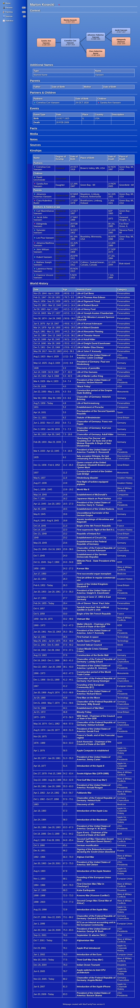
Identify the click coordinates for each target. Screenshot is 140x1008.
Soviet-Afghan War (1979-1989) (93, 773)
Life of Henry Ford (86, 309)
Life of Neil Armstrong (88, 403)
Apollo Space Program (88, 641)
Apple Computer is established (93, 750)
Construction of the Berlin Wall (92, 655)
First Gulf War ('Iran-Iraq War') (92, 780)
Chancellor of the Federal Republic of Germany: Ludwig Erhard (96, 660)
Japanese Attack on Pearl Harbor (94, 498)
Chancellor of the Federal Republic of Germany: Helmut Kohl (96, 799)
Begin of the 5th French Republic (94, 614)
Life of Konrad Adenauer (89, 323)
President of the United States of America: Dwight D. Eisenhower (93, 591)
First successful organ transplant (94, 574)
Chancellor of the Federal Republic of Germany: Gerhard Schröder (96, 917)
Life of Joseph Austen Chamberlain (95, 313)
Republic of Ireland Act (88, 534)
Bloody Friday (84, 712)
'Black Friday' (84, 386)
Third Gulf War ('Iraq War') (90, 960)
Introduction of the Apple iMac (92, 909)
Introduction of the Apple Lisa (92, 811)
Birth (36, 118)
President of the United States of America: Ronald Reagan (93, 786)
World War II (83, 489)
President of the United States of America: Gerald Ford (93, 730)
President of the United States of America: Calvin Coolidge (93, 356)
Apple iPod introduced (88, 948)
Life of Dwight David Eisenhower (93, 343)
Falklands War (84, 793)
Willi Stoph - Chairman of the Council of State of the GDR (96, 717)
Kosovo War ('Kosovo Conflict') (93, 895)
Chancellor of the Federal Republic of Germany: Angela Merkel (96, 979)
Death (37, 122)
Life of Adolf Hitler (86, 339)
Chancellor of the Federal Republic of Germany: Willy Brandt (96, 703)
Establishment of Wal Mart (90, 708)
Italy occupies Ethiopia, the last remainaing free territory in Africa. (94, 457)
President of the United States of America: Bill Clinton (93, 863)
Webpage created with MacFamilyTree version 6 (84, 1004)
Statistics (9, 21)
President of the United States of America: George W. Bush (93, 930)
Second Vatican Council (89, 645)
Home (7, 3)
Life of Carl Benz (85, 293)
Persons (8, 8)
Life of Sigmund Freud (88, 301)
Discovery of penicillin (88, 368)
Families (9, 12)
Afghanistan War (85, 940)
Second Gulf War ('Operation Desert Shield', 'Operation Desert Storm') (95, 840)
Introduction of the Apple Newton (94, 871)
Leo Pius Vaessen (45, 238)
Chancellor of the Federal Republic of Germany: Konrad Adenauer (96, 549)
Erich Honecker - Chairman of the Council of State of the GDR (94, 743)
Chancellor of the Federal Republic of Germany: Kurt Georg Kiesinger (96, 679)
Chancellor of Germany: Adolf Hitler (95, 434)
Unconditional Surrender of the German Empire (93, 514)
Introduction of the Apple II (90, 766)
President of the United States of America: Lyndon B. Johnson (93, 666)
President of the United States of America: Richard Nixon (93, 692)
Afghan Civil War (85, 857)
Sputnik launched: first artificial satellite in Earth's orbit (93, 608)
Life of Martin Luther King (90, 376)
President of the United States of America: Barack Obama (93, 994)
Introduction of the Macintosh (92, 820)
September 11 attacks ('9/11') (91, 935)
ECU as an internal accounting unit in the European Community (96, 923)
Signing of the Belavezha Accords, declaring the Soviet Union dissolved (96, 850)
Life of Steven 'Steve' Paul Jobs (93, 603)
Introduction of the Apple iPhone (93, 986)
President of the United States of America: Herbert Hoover (93, 381)
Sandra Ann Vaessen (110, 102)
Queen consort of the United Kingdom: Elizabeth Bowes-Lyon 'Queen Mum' (94, 465)
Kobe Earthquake (86, 890)
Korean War (83, 568)
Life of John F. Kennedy (89, 351)
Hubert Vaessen (44, 257)
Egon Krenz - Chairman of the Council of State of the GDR (92, 833)
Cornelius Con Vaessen (47, 102)
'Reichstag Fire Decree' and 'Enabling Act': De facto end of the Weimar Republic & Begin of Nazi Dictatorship (94, 442)
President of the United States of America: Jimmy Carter (93, 758)
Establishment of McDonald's (92, 494)
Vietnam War (83, 619)
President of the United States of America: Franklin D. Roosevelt (93, 451)
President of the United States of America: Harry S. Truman (93, 503)
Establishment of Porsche (90, 407)
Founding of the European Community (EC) (90, 686)
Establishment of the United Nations (95, 509)
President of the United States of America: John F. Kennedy (93, 631)
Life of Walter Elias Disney (90, 347)
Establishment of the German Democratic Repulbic (92, 555)
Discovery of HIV (85, 804)
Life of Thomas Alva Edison (91, 297)
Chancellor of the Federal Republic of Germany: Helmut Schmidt (96, 723)
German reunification (88, 845)
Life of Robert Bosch (87, 305)
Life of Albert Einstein (88, 327)
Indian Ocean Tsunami (88, 965)
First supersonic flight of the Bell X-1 (95, 530)
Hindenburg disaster (87, 478)
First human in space (88, 637)
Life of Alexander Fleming (90, 331)
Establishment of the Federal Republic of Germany (92, 542)
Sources (8, 16)
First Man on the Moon (88, 698)
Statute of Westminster (88, 417)
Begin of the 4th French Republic (94, 526)
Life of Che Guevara (87, 372)
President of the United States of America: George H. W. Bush (93, 827)
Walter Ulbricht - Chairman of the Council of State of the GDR (93, 625)
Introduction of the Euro (89, 954)
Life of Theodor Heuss (88, 335)
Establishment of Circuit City (91, 538)
